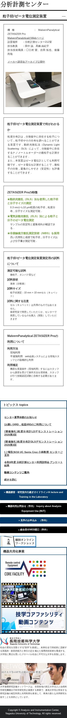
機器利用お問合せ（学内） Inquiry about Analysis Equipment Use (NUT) (34, 508)
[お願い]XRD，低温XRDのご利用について (27, 424)
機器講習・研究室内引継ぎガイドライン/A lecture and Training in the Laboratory (34, 494)
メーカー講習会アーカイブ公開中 (26, 61)
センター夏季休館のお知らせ (20, 417)
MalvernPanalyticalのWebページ (26, 38)
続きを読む (10, 479)
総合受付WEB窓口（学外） (34, 529)
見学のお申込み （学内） (34, 520)
